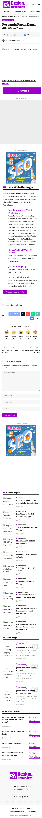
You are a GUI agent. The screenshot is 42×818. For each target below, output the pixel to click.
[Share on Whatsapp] (18, 34)
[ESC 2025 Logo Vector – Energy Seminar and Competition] (9, 625)
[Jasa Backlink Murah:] (5, 277)
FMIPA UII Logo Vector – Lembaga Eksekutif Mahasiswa (26, 610)
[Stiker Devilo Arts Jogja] (34, 745)
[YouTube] (19, 796)
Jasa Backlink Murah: (19, 277)
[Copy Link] (21, 34)
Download (23, 90)
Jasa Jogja (22, 511)
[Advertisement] (21, 122)
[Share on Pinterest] (14, 34)
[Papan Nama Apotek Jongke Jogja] (34, 733)
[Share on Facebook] (7, 34)
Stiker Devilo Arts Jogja (12, 743)
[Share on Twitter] (11, 34)
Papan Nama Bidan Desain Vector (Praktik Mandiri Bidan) (13, 719)
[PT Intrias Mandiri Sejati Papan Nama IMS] (34, 755)
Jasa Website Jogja (20, 187)
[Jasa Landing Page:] (5, 267)
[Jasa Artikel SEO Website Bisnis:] (5, 250)
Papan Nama (16, 305)
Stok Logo (22, 524)
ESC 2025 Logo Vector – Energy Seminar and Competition (26, 627)
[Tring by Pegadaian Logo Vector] (9, 528)
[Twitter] (16, 796)
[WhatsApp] (27, 796)
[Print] (25, 34)
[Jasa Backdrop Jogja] (9, 651)
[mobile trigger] (38, 4)
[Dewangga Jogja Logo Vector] (9, 569)
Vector (21, 497)
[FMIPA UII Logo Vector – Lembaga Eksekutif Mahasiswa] (9, 609)
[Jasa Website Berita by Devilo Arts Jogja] (9, 515)
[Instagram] (25, 796)
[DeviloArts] (14, 4)
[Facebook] (14, 796)
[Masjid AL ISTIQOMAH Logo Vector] (9, 542)
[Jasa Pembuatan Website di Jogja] (9, 555)
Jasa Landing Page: (17, 266)
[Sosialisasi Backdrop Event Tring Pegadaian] (9, 596)
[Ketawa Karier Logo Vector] (9, 582)
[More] (28, 34)
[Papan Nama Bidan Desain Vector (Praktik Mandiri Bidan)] (34, 719)
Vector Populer (13, 493)
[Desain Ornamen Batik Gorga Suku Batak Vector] (9, 501)
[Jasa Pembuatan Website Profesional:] (5, 210)
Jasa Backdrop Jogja (24, 647)
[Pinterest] (22, 796)
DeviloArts (11, 40)
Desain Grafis (8, 20)
